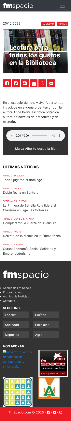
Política (40, 315)
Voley (17, 188)
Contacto (9, 300)
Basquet (19, 175)
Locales (10, 315)
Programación (12, 292)
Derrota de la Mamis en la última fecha (32, 236)
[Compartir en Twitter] (16, 83)
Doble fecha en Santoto (20, 192)
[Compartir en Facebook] (7, 83)
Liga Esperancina (24, 218)
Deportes (12, 335)
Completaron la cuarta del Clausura (29, 223)
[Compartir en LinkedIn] (34, 84)
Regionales (10, 201)
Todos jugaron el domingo (22, 180)
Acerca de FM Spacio (17, 288)
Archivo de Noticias (16, 296)
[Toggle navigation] (62, 6)
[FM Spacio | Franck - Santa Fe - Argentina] (18, 6)
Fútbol (23, 201)
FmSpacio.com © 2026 (26, 412)
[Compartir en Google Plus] (25, 83)
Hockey (18, 231)
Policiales (42, 325)
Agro (38, 335)
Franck (62, 23)
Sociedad (48, 23)
